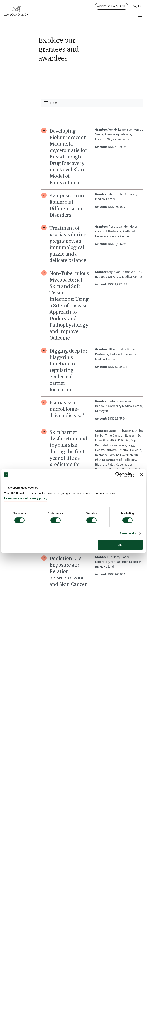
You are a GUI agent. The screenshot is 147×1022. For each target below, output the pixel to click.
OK (120, 544)
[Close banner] (141, 474)
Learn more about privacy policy (25, 498)
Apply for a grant (111, 6)
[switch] (55, 520)
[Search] (138, 111)
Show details (128, 533)
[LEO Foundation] (16, 10)
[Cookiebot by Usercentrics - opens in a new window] (118, 474)
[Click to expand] (44, 130)
